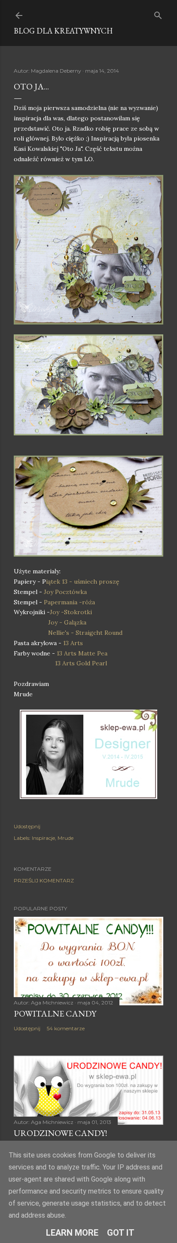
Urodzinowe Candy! (60, 1133)
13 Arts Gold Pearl (81, 663)
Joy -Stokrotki (71, 612)
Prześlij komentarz (44, 880)
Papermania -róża (69, 602)
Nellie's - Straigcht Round (85, 633)
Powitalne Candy (55, 1013)
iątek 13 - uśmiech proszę (82, 581)
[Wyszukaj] (158, 13)
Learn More (72, 1233)
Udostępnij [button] (27, 826)
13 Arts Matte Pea (82, 653)
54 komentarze (66, 1028)
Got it (120, 1233)
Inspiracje (43, 838)
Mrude (65, 838)
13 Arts (73, 643)
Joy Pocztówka (65, 592)
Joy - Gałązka (67, 622)
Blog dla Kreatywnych (63, 31)
